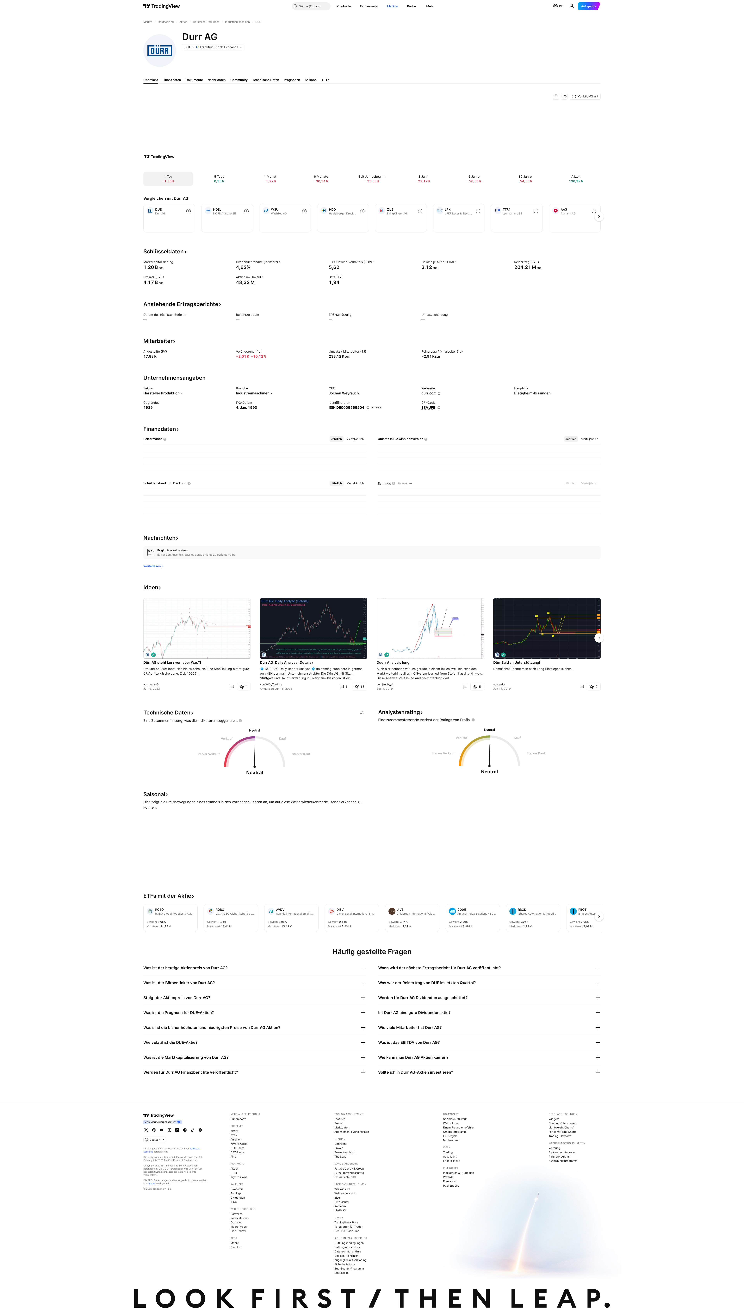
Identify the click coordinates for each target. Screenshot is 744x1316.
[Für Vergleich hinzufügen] (188, 211)
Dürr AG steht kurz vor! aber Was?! (172, 662)
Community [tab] (239, 80)
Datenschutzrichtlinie (347, 1251)
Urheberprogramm (455, 1131)
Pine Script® (238, 1231)
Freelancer (449, 1181)
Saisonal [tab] (311, 80)
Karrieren (340, 1206)
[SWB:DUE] (147, 654)
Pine (233, 1156)
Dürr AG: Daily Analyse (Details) (286, 662)
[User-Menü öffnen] (572, 6)
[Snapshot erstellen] (556, 96)
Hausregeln (450, 1136)
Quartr (151, 1183)
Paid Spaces (451, 1185)
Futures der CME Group (349, 1168)
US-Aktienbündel (345, 1177)
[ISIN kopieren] (367, 408)
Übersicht (340, 1143)
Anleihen (236, 1139)
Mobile (235, 1243)
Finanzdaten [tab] (172, 80)
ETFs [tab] (326, 80)
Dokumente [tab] (194, 80)
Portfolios (236, 1213)
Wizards (448, 1177)
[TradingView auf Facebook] (154, 1130)
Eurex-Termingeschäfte (349, 1172)
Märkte (392, 6)
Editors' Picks (451, 1160)
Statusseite (341, 1272)
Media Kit (340, 1210)
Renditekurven (240, 1218)
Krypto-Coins (239, 1143)
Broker (412, 6)
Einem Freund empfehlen (458, 1127)
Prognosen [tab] (292, 80)
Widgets (554, 1119)
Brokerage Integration (562, 1152)
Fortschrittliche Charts (562, 1131)
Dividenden (238, 1197)
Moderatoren (451, 1140)
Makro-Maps (239, 1226)
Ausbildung (450, 1156)
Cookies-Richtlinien (346, 1255)
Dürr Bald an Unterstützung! (516, 662)
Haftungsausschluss (347, 1247)
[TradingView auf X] (146, 1130)
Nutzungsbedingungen (349, 1243)
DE (561, 6)
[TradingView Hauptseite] (161, 6)
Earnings (236, 1193)
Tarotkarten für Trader (348, 1226)
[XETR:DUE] (264, 654)
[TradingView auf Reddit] (200, 1130)
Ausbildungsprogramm (563, 1160)
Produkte (344, 6)
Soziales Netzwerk (455, 1119)
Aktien (235, 1131)
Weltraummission (345, 1193)
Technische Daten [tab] (265, 80)
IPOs (234, 1201)
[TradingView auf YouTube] (161, 1130)
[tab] (337, 439)
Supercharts (238, 1119)
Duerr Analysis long (393, 662)
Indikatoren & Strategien (458, 1172)
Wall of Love (450, 1123)
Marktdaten (341, 1127)
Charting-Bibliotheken (562, 1123)
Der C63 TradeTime (346, 1231)
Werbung (554, 1148)
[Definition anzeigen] (175, 262)
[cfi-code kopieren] (438, 408)
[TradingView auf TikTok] (192, 1130)
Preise (338, 1123)
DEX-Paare (237, 1152)
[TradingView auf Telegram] (185, 1130)
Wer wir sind (342, 1189)
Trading (448, 1152)
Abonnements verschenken (351, 1131)
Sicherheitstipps (344, 1264)
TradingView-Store (346, 1222)
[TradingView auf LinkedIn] (177, 1130)
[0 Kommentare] (232, 686)
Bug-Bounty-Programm (349, 1268)
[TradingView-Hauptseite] (158, 1115)
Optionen (236, 1222)
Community (369, 6)
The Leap (340, 1156)
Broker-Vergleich (344, 1152)
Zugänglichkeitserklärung (350, 1260)
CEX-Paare (237, 1148)
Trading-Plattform (560, 1136)
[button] (353, 6)
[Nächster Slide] (599, 638)
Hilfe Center (341, 1201)
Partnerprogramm (560, 1156)
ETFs (234, 1135)
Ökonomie (237, 1189)
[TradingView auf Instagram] (169, 1130)
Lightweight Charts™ (561, 1127)
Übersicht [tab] (150, 80)
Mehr (430, 6)
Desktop (236, 1247)
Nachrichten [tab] (217, 80)
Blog (337, 1197)
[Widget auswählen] (564, 96)
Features (339, 1119)
